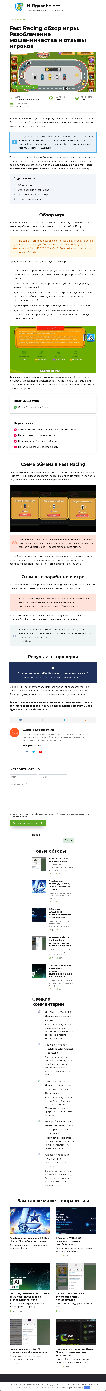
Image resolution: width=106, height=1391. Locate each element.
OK (87, 1387)
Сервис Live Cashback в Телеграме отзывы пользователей (70, 1296)
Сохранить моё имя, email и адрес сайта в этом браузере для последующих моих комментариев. (51, 815)
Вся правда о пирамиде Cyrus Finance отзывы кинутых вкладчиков (74, 1352)
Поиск (36, 835)
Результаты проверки (30, 199)
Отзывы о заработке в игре (33, 194)
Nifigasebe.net (43, 6)
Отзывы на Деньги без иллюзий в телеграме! (58, 1016)
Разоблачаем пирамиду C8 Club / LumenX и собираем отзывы (60, 885)
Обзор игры (25, 185)
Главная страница (19, 20)
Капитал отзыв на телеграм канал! (58, 859)
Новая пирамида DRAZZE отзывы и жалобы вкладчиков (28, 1350)
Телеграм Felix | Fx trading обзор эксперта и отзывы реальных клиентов (60, 941)
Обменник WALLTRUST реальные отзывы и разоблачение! (60, 913)
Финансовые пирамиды (25, 87)
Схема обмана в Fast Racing (33, 190)
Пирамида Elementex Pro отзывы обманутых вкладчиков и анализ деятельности (61, 971)
